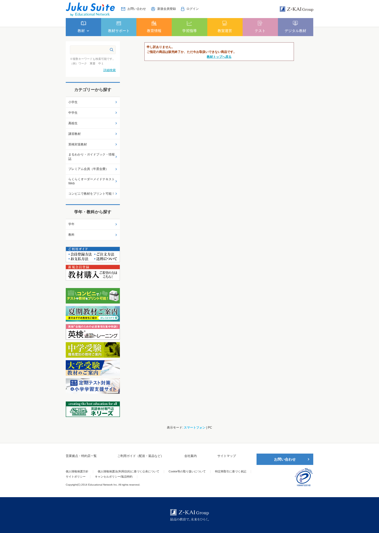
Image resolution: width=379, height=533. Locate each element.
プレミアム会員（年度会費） (88, 169)
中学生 (73, 112)
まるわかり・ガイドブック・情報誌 (91, 157)
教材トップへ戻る (219, 57)
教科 (71, 234)
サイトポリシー (76, 476)
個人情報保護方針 (77, 471)
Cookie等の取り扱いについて (187, 471)
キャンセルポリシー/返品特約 (114, 476)
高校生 (73, 123)
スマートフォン (194, 427)
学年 (71, 224)
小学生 (73, 102)
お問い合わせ (285, 459)
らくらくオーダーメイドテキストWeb (91, 181)
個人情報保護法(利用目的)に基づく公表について (128, 471)
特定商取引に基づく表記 (230, 471)
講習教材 (74, 134)
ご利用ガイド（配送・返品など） (140, 456)
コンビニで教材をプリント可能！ (91, 193)
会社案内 (190, 456)
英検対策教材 (77, 144)
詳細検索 (109, 70)
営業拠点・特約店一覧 (81, 456)
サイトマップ (226, 456)
